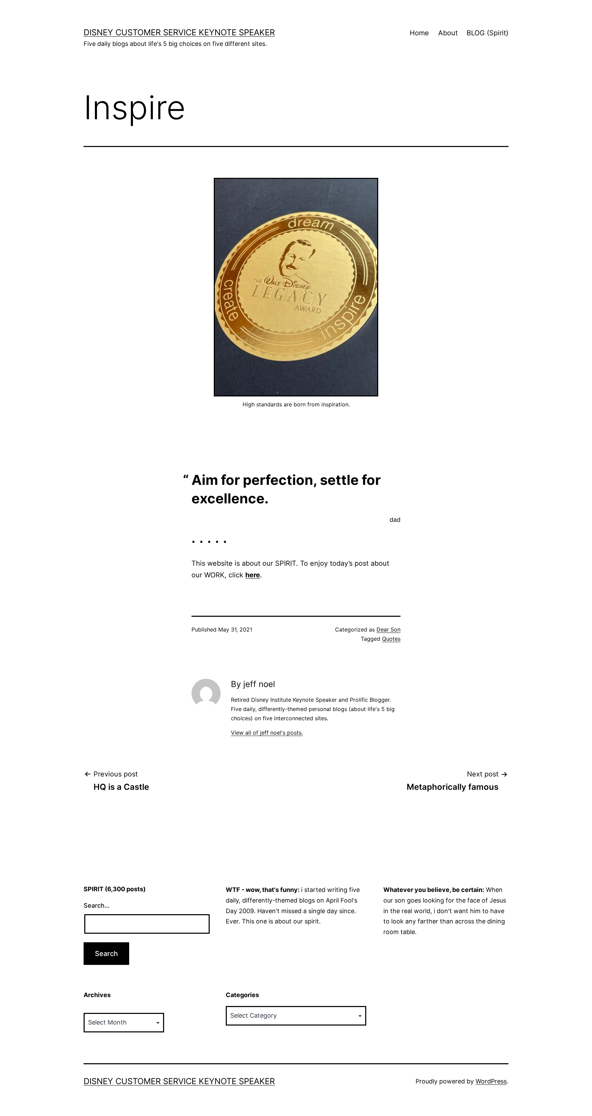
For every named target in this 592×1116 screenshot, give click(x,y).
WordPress (491, 1081)
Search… (97, 905)
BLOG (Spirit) (487, 33)
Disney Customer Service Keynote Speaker (179, 32)
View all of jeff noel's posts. (267, 732)
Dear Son (388, 629)
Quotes (391, 638)
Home (419, 33)
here (252, 575)
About (448, 33)
